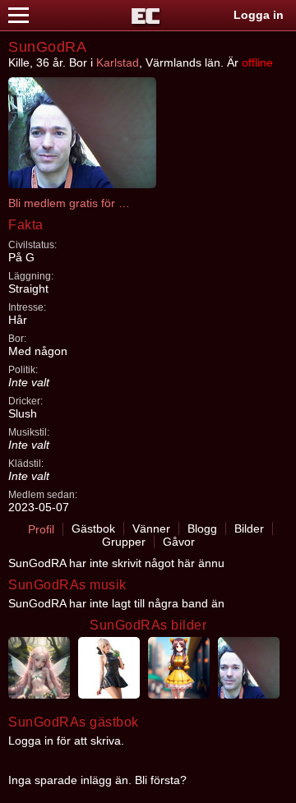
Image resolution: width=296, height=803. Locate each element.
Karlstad (117, 62)
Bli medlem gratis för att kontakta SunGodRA (70, 203)
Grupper (124, 541)
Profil (41, 529)
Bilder (249, 528)
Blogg (202, 528)
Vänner (151, 528)
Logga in (259, 14)
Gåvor (179, 541)
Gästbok (93, 528)
